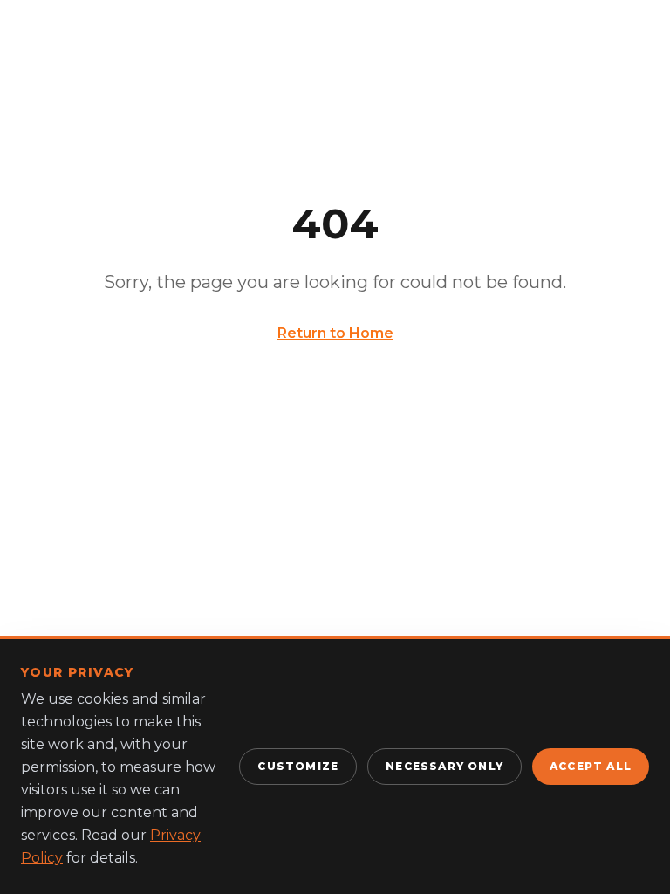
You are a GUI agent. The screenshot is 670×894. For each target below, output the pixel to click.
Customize (297, 766)
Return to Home (335, 333)
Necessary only (444, 766)
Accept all (591, 766)
